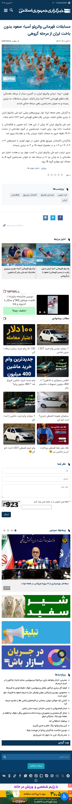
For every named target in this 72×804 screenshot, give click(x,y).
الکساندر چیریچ (30, 195)
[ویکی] (4, 776)
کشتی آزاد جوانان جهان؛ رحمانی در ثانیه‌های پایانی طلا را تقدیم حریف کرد (36, 702)
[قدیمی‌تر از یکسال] (53, 254)
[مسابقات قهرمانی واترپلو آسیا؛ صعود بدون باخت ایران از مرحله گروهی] (36, 67)
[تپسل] (4, 291)
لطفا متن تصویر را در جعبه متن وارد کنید (51, 501)
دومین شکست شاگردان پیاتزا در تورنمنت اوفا (47, 730)
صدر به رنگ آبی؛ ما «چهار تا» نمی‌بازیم (50, 735)
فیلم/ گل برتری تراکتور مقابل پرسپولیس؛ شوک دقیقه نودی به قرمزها (36, 688)
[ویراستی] (25, 776)
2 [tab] (12, 530)
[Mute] (45, 312)
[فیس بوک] (20, 776)
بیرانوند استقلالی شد (58, 721)
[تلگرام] (68, 776)
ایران (65, 200)
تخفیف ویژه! (19, 310)
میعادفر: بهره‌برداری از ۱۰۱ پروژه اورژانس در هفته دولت (45, 584)
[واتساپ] (36, 781)
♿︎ (64, 796)
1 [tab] (15, 530)
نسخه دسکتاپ (36, 766)
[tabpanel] (36, 563)
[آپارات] (52, 776)
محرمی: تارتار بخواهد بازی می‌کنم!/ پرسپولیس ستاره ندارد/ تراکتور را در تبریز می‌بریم (35, 681)
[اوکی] (9, 776)
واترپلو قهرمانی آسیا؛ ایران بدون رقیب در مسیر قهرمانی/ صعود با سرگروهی (55, 272)
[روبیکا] (57, 776)
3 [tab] (8, 530)
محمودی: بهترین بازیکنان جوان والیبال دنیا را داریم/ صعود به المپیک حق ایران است (35, 694)
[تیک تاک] (14, 776)
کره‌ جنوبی (62, 195)
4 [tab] (4, 530)
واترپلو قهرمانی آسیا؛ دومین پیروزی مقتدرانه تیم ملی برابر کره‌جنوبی (19, 270)
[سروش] (30, 776)
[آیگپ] (41, 776)
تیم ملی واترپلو (47, 195)
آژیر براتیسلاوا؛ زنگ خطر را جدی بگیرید (50, 726)
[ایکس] (62, 776)
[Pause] (40, 312)
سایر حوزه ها (33, 168)
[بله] (46, 776)
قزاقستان (15, 195)
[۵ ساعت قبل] (36, 557)
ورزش (43, 168)
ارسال (6, 514)
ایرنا (41, 10)
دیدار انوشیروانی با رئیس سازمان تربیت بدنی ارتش (44, 708)
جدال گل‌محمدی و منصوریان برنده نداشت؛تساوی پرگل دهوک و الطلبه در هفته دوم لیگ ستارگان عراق (35, 714)
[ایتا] (36, 776)
